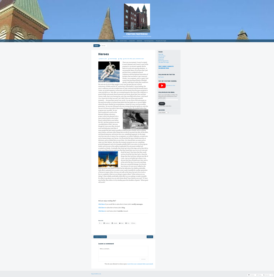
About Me (115, 40)
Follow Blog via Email (166, 92)
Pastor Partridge (137, 34)
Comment (143, 259)
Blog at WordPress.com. (96, 273)
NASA (130, 58)
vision (142, 58)
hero (126, 58)
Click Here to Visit (170, 85)
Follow (161, 103)
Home (109, 40)
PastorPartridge (113, 58)
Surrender (150, 236)
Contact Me (132, 40)
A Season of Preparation (100, 236)
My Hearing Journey (148, 40)
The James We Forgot (161, 40)
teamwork (138, 58)
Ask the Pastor (123, 40)
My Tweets (161, 77)
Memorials (139, 40)
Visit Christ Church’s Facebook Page (166, 67)
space (134, 58)
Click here (101, 204)
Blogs (121, 58)
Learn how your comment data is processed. (140, 264)
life (128, 58)
